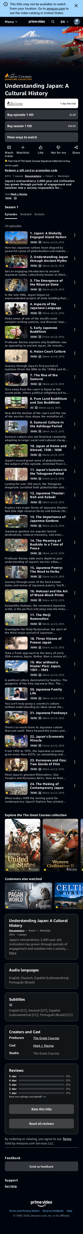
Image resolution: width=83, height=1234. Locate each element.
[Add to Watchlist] (22, 147)
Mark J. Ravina (19, 194)
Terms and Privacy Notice (24, 1210)
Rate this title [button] (41, 1109)
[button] (27, 1096)
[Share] (76, 147)
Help (69, 1210)
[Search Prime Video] (53, 21)
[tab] (11, 214)
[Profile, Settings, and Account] (77, 21)
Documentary (33, 175)
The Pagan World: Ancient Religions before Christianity (28, 896)
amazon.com (56, 8)
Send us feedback (53, 1210)
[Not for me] (58, 147)
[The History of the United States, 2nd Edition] (22, 845)
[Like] (40, 147)
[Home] (37, 21)
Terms (67, 1139)
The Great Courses (46, 1038)
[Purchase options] (74, 234)
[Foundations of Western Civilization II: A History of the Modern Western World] (60, 845)
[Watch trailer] (8, 147)
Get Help (11, 1186)
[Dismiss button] (76, 5)
